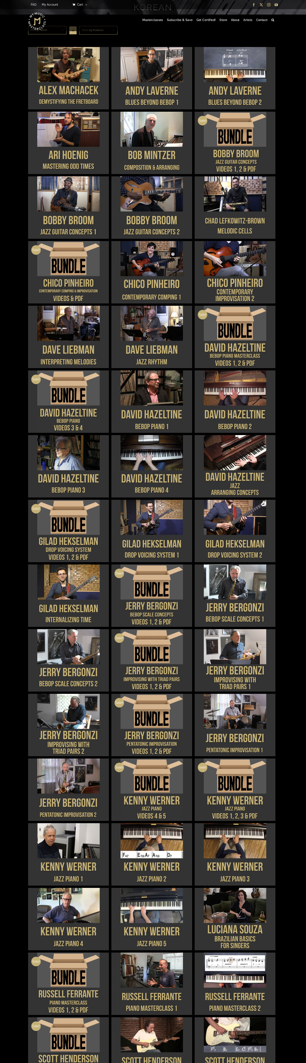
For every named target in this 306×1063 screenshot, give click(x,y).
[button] (272, 20)
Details (68, 78)
